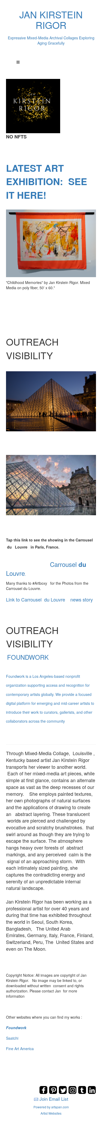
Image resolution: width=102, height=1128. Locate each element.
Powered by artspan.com (51, 1107)
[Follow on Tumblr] (83, 1092)
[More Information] (51, 243)
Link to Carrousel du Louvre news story (49, 599)
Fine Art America (20, 1048)
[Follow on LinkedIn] (92, 1092)
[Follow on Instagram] (73, 1092)
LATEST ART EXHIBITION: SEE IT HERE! (46, 181)
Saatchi (12, 1038)
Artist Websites (51, 1113)
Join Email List (53, 1098)
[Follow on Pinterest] (54, 1092)
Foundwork (16, 1027)
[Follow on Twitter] (63, 1092)
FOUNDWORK (50, 688)
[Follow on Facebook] (44, 1092)
